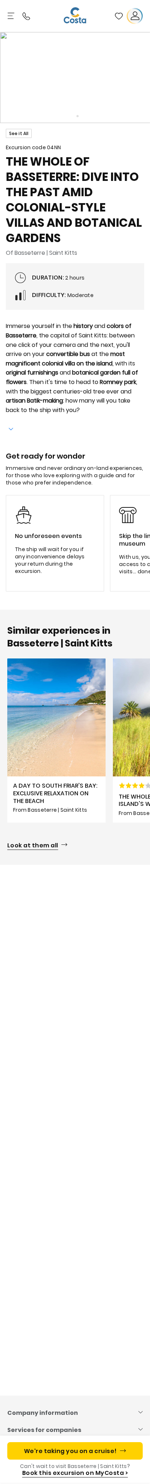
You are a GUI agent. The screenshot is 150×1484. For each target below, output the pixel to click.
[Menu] (11, 16)
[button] (118, 16)
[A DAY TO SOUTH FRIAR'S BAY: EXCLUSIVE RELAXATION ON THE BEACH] (56, 740)
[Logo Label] (75, 16)
